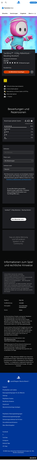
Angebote (23, 13)
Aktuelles (5, 13)
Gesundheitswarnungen (10, 339)
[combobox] (18, 152)
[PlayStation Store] (8, 8)
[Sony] (33, 459)
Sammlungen (14, 13)
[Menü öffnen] (2, 2)
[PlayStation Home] (18, 2)
